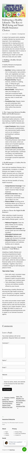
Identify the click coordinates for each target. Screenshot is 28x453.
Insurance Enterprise (8, 419)
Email (4, 367)
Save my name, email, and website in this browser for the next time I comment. (14, 383)
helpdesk (14, 33)
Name (4, 360)
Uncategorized (21, 33)
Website (4, 374)
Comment (5, 343)
